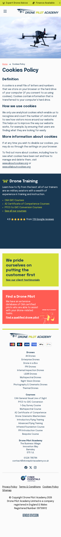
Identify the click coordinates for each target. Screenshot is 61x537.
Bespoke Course (30, 434)
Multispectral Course (30, 409)
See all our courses (15, 211)
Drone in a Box (30, 363)
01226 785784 (30, 458)
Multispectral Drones (30, 378)
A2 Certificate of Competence (30, 413)
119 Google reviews (43, 219)
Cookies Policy (50, 487)
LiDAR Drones (30, 374)
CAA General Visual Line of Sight (30, 398)
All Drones (31, 356)
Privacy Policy (9, 487)
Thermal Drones (30, 388)
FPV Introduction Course (30, 431)
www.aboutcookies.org (15, 163)
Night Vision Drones (30, 381)
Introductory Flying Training (30, 420)
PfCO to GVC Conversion (30, 402)
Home (5, 64)
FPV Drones (30, 367)
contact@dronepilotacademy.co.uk (30, 461)
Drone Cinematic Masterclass (30, 416)
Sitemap (7, 490)
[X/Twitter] (30, 467)
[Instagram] (35, 467)
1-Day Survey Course (30, 405)
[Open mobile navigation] (5, 11)
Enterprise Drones (30, 360)
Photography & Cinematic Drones (30, 385)
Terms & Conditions (30, 487)
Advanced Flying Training (30, 423)
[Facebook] (25, 467)
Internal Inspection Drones (30, 370)
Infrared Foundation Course (30, 427)
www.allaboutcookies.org (16, 167)
